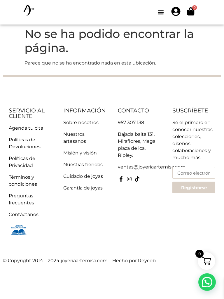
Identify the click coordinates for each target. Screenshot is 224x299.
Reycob (147, 260)
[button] (160, 12)
